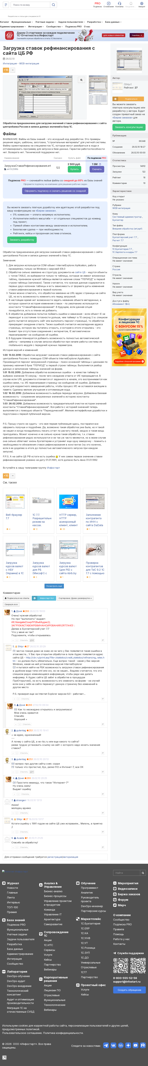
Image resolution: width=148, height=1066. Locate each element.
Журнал (13, 883)
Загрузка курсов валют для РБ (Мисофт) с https (41, 569)
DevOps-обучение (18, 976)
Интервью (13, 902)
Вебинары (50, 969)
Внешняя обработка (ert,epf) (127, 228)
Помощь (118, 934)
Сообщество (15, 963)
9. (12, 838)
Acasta (20, 838)
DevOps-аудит (16, 981)
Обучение (88, 883)
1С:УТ (84, 943)
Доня (19, 611)
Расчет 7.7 (118, 240)
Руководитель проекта (90, 899)
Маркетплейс (91, 919)
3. (12, 759)
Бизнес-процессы (55, 896)
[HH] (121, 1045)
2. (12, 730)
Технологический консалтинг (17, 992)
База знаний (16, 920)
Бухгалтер (117, 220)
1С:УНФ (85, 938)
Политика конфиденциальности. (63, 1032)
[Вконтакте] (113, 1045)
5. (14, 646)
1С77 (84, 972)
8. (12, 819)
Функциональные (17, 929)
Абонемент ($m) (121, 304)
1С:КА (84, 933)
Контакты (119, 943)
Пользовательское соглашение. (22, 1032)
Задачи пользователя (20, 939)
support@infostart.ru (126, 981)
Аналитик (87, 892)
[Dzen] (128, 1045)
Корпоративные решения (56, 979)
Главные (12, 892)
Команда (49, 909)
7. (12, 800)
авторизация (70, 856)
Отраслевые (52, 995)
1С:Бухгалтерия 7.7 (122, 249)
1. (12, 611)
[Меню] (6, 5)
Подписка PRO (16, 924)
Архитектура (52, 919)
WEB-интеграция (121, 208)
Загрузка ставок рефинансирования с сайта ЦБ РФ (49, 50)
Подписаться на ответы (18, 598)
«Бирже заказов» (46, 210)
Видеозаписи (127, 888)
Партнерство (52, 964)
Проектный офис (93, 985)
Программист (89, 887)
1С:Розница (88, 947)
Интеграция (14, 958)
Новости (12, 887)
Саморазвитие (53, 924)
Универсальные (90, 962)
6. (15, 705)
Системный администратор (127, 216)
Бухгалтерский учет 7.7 (125, 237)
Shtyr (21, 646)
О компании (122, 915)
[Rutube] (143, 1045)
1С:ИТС (48, 945)
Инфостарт (53, 467)
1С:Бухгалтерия (90, 923)
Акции (48, 940)
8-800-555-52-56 (125, 978)
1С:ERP (85, 928)
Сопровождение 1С (56, 933)
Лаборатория (17, 971)
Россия (116, 269)
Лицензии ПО (52, 990)
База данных (15, 948)
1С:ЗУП (85, 952)
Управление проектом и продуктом (58, 902)
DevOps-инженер (92, 906)
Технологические (54, 1004)
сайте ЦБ (80, 272)
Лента (11, 897)
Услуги (48, 954)
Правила (118, 929)
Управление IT (53, 914)
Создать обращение (129, 990)
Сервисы (49, 949)
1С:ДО (85, 957)
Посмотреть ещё (54, 586)
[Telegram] (106, 1045)
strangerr (21, 800)
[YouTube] (135, 1045)
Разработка (14, 944)
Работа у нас (121, 939)
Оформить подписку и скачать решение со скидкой (55, 190)
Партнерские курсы (93, 910)
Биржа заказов (129, 894)
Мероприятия (128, 883)
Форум (123, 899)
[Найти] (143, 873)
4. (14, 778)
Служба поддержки (130, 953)
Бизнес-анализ (53, 891)
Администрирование (20, 953)
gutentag (21, 730)
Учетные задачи (17, 934)
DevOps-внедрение (19, 985)
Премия (12, 912)
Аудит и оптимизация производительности (20, 1001)
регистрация (54, 856)
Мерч (122, 905)
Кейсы (48, 959)
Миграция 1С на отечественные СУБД (20, 1009)
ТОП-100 (12, 907)
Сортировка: (74, 598)
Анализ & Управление (53, 885)
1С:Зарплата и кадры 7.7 (124, 252)
